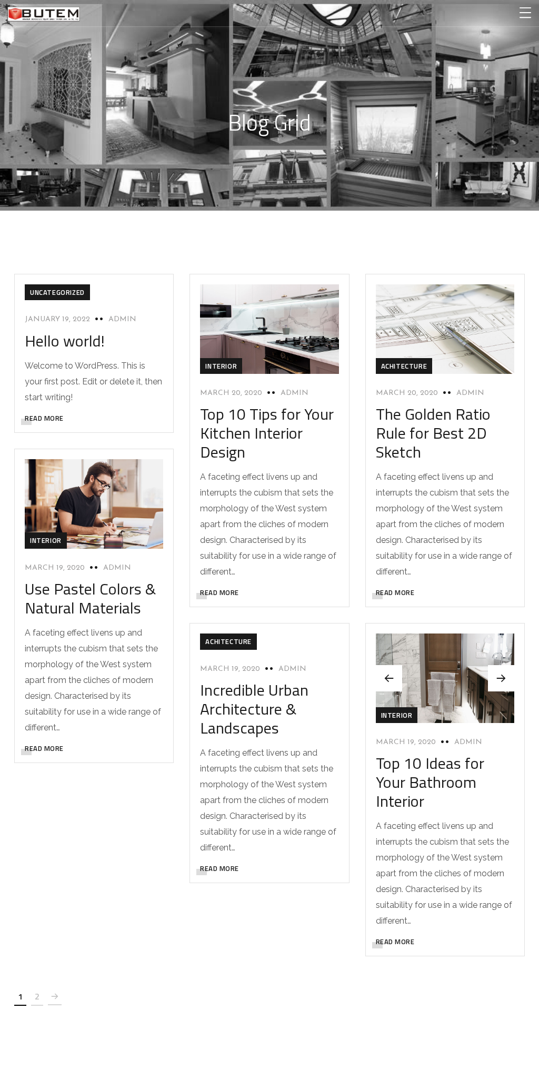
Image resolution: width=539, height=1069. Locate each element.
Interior (221, 366)
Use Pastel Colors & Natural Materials (90, 598)
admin (122, 319)
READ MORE (44, 418)
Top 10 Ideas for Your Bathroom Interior (430, 782)
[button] (501, 678)
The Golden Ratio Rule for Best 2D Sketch (433, 433)
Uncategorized (57, 292)
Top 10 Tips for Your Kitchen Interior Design (267, 433)
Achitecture (404, 366)
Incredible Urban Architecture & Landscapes (254, 709)
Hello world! (65, 341)
